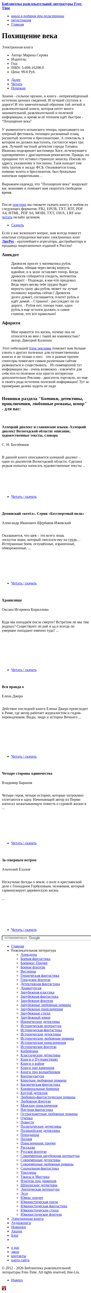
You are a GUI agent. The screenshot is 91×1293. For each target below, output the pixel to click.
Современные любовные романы (47, 1164)
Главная (17, 946)
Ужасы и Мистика (35, 1177)
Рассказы (28, 1147)
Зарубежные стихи (35, 1013)
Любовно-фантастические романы (48, 1097)
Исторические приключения (43, 1043)
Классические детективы (40, 1055)
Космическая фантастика (40, 1084)
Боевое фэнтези (33, 967)
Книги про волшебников (40, 1072)
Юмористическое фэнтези (41, 1214)
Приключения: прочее (38, 1143)
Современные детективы (40, 1160)
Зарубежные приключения (42, 1009)
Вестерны (28, 971)
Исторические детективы (41, 1034)
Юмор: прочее (32, 1198)
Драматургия (31, 988)
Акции (16, 1231)
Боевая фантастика (35, 959)
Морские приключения (39, 1105)
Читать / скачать (24, 497)
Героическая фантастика (40, 975)
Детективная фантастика (40, 984)
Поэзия (26, 1139)
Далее (16, 80)
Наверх (17, 1280)
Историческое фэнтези (38, 1047)
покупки (19, 205)
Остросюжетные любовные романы (49, 1114)
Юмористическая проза (39, 1202)
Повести (27, 1122)
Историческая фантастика (41, 1030)
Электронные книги (27, 1219)
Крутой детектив (34, 1093)
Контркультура (32, 1076)
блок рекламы (40, 348)
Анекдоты (29, 955)
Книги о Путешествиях (39, 1059)
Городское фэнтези (35, 980)
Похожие (18, 88)
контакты (18, 1256)
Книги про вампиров (37, 1068)
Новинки (18, 1227)
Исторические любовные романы (47, 1038)
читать (7, 217)
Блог (15, 1235)
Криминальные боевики (40, 1089)
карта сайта (20, 1260)
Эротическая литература (40, 1189)
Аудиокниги (21, 1223)
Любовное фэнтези (36, 1101)
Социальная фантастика (40, 1168)
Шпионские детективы (39, 1185)
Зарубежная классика (37, 992)
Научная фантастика (37, 1110)
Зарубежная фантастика (39, 996)
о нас (15, 1247)
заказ (15, 1252)
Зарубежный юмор (35, 1017)
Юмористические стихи (40, 1210)
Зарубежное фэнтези (37, 1001)
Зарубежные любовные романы (46, 1005)
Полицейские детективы (40, 1131)
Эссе (24, 1193)
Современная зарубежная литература (50, 1156)
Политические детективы (41, 1126)
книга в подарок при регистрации (37, 16)
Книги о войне (32, 1064)
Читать (16, 84)
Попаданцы (30, 1135)
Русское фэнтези (34, 1152)
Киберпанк (29, 1051)
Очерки (27, 1118)
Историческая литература (41, 1026)
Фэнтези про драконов (38, 1181)
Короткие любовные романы (43, 1080)
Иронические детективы (40, 1022)
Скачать (17, 225)
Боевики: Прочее (34, 963)
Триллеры (28, 1172)
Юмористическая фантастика (44, 1206)
